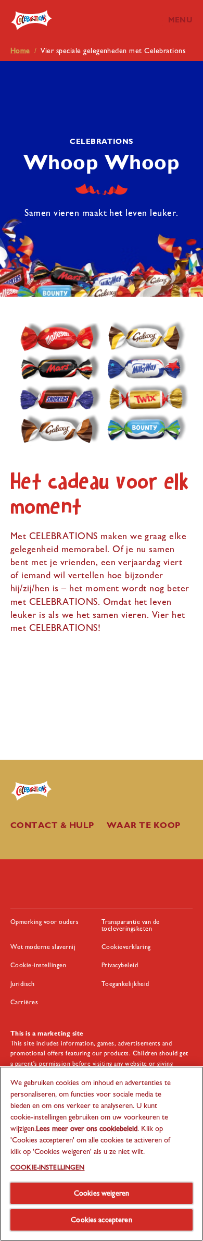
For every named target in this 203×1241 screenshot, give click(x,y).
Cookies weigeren (101, 1193)
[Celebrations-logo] (37, 791)
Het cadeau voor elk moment (99, 494)
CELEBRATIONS (101, 141)
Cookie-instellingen (38, 965)
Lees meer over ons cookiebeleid (86, 1128)
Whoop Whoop (101, 161)
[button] (178, 20)
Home (20, 50)
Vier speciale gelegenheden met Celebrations (113, 50)
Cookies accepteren (101, 1219)
